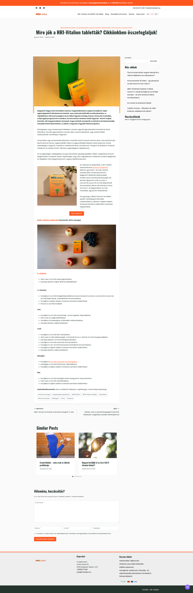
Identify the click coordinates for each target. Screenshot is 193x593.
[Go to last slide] (40, 453)
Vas (63, 398)
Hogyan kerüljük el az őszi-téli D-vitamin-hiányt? (95, 464)
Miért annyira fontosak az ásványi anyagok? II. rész (54, 410)
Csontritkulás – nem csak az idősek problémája (55, 464)
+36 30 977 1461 (139, 8)
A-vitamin (41, 273)
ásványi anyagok (44, 394)
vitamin (70, 398)
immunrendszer (44, 398)
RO (152, 14)
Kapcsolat (140, 14)
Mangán (55, 398)
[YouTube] (44, 8)
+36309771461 (82, 569)
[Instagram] (40, 8)
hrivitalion (103, 394)
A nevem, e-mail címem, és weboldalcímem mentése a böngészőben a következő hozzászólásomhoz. (73, 534)
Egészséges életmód (67, 28)
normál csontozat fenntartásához (63, 362)
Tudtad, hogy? (127, 28)
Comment (39, 503)
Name (38, 528)
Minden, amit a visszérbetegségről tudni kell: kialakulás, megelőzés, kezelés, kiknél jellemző (101, 412)
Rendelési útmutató (119, 14)
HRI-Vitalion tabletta (90, 394)
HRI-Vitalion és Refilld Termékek (90, 14)
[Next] (113, 453)
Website (96, 528)
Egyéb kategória (95, 28)
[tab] (72, 476)
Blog (107, 14)
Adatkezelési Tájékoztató (129, 561)
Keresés (128, 58)
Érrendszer (106, 28)
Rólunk (131, 14)
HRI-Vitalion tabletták (48, 220)
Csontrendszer (82, 28)
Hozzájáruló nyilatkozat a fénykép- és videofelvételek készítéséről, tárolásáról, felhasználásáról (135, 573)
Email (66, 528)
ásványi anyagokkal (100, 167)
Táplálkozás (116, 28)
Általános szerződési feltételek (131, 564)
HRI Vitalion (76, 394)
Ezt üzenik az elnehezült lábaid (139, 103)
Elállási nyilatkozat (126, 567)
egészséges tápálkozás (61, 394)
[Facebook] (36, 8)
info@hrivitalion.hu (153, 8)
